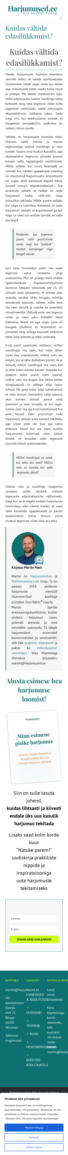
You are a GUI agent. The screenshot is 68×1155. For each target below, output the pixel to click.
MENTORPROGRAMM (40, 1047)
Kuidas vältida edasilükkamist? (29, 31)
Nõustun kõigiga (34, 1127)
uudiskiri (53, 1032)
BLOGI (34, 1034)
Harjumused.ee (41, 576)
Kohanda (34, 1137)
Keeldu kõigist (34, 1147)
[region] (34, 1124)
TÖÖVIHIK (33, 1026)
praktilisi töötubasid (39, 643)
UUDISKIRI (33, 1013)
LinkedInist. (55, 999)
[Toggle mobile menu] (61, 18)
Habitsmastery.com (25, 581)
